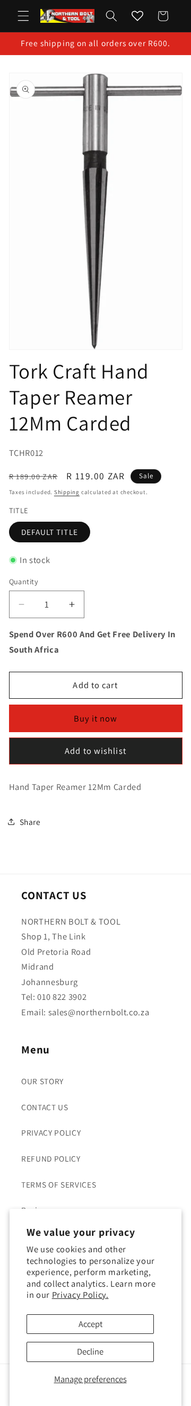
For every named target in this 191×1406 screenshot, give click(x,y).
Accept (90, 1324)
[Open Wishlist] (137, 16)
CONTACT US (44, 1107)
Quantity (24, 581)
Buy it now (96, 718)
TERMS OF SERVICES (58, 1184)
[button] (23, 16)
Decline (90, 1351)
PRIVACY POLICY (51, 1132)
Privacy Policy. (80, 1294)
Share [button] (30, 821)
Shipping (67, 492)
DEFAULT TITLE (49, 531)
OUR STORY (42, 1081)
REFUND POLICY (51, 1158)
